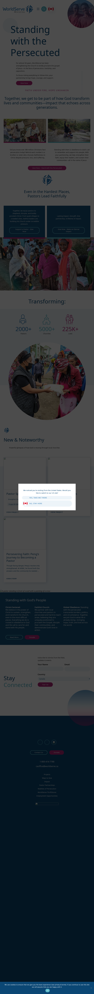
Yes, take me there (38, 498)
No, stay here (35, 503)
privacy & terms (60, 985)
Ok (48, 990)
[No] (91, 988)
